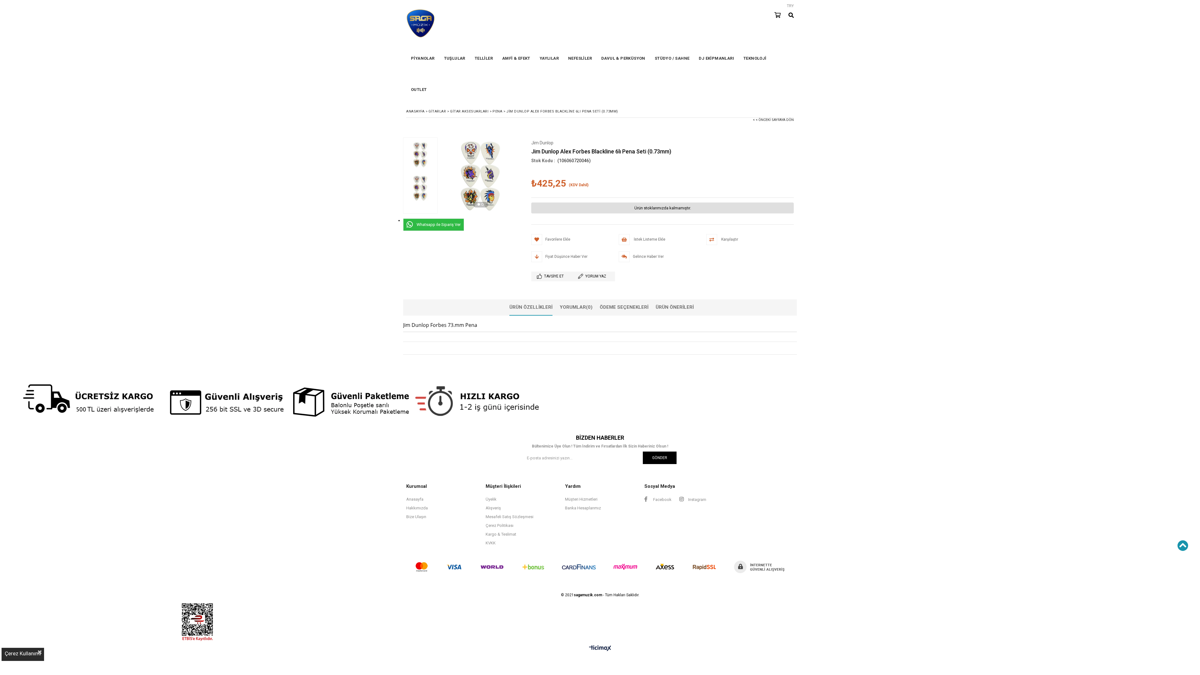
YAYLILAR (549, 58)
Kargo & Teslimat (501, 534)
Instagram (696, 499)
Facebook (662, 499)
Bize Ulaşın (416, 516)
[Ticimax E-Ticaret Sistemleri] (600, 648)
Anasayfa (414, 499)
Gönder (659, 458)
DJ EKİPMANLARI (716, 58)
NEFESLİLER (580, 58)
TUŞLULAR (454, 58)
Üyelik (491, 499)
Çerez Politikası (499, 525)
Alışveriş (493, 508)
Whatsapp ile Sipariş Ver (439, 224)
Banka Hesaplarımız (583, 508)
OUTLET (419, 89)
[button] (479, 204)
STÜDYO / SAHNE (672, 58)
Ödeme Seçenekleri (624, 307)
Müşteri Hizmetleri (581, 499)
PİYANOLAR (423, 58)
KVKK (491, 543)
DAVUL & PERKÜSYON (623, 58)
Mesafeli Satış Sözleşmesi (509, 516)
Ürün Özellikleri (530, 307)
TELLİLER (484, 58)
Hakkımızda (417, 508)
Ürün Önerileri (675, 307)
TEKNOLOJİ (755, 58)
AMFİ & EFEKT (516, 58)
